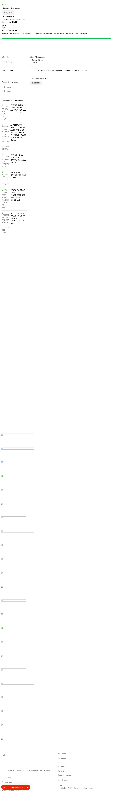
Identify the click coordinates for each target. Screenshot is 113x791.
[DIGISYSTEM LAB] (17, 689)
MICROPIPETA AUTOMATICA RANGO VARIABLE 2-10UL (18, 158)
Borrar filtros (37, 60)
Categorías (6, 51)
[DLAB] (13, 675)
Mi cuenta (62, 758)
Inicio (32, 57)
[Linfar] (17, 537)
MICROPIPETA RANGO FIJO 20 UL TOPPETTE (18, 175)
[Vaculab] (17, 454)
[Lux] (17, 509)
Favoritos (61, 771)
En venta (7, 87)
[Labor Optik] (17, 565)
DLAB (34, 62)
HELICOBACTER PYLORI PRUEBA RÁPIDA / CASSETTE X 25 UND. (17, 218)
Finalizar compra (64, 775)
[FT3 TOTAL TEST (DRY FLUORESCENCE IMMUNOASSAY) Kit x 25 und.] (5, 199)
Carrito (60, 763)
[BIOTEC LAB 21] (17, 731)
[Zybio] (17, 440)
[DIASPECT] (17, 703)
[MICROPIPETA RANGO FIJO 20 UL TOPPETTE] (5, 178)
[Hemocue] (17, 592)
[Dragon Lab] (13, 661)
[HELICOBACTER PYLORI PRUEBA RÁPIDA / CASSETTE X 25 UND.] (5, 223)
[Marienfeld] (17, 496)
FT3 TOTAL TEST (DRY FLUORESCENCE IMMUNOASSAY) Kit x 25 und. (17, 195)
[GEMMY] (13, 606)
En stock (7, 91)
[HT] (17, 578)
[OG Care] (17, 482)
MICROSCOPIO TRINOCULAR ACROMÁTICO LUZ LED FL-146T (18, 108)
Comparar (62, 767)
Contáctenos (7, 782)
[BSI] (17, 717)
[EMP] (13, 648)
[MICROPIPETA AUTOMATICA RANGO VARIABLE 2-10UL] (5, 161)
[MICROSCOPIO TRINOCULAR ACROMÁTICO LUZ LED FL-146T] (5, 112)
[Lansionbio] (17, 551)
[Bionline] (17, 744)
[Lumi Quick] (13, 523)
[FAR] (13, 634)
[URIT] (17, 468)
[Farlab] (13, 620)
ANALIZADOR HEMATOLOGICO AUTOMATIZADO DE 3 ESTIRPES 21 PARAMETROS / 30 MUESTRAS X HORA (18, 132)
